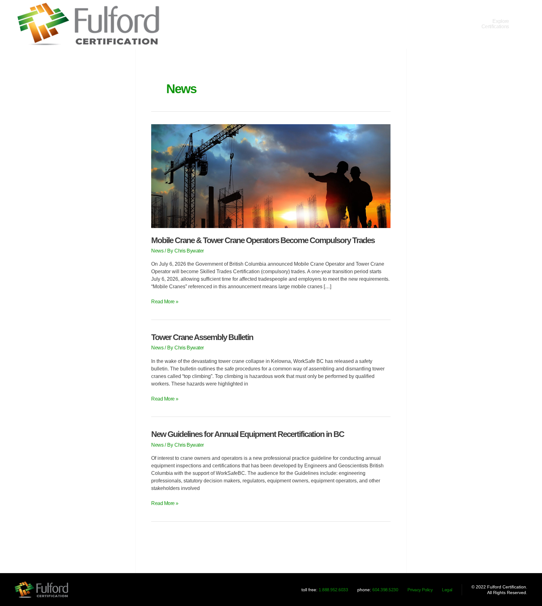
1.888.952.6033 (333, 589)
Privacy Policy (420, 589)
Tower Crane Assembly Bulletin (202, 337)
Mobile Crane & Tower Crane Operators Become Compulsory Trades (263, 240)
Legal (447, 589)
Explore (495, 24)
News (157, 250)
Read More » (164, 301)
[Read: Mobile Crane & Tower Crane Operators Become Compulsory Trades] (271, 175)
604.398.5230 (385, 589)
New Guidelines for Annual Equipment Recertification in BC (247, 434)
